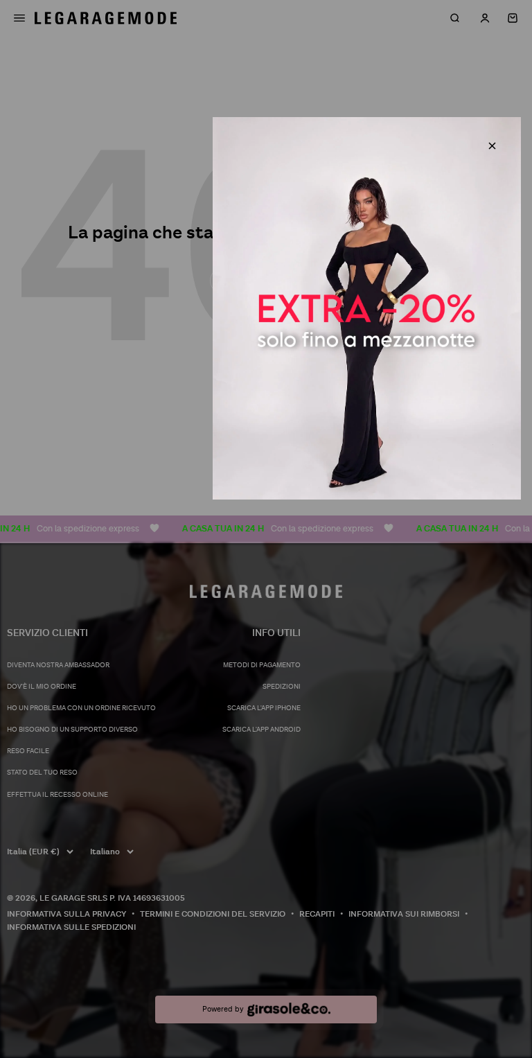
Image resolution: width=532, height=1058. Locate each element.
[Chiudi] (492, 145)
